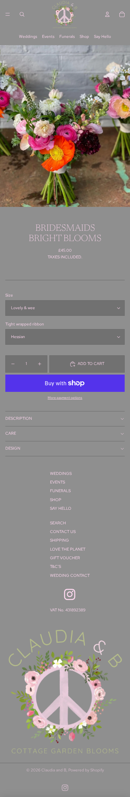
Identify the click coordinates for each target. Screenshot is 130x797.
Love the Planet (67, 549)
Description (18, 418)
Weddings (28, 36)
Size (9, 295)
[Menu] (7, 14)
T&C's (55, 566)
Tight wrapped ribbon (24, 324)
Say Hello (102, 36)
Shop (84, 36)
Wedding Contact (70, 575)
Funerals (67, 36)
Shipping (59, 540)
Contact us (63, 531)
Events (48, 36)
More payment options (65, 398)
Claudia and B (53, 770)
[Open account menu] (107, 14)
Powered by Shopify (86, 770)
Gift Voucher (65, 558)
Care (10, 433)
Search (58, 523)
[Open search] (22, 14)
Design (12, 448)
